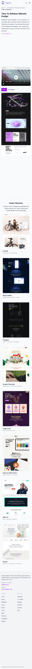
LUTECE (5, 251)
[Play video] (16, 77)
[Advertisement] (16, 177)
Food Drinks (13, 386)
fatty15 (5, 562)
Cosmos (19, 607)
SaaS (4, 341)
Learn (3, 605)
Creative (17, 297)
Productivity (16, 341)
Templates (4, 618)
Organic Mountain (9, 384)
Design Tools (9, 475)
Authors (3, 621)
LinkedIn (19, 605)
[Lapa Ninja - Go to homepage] (6, 3)
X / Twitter (20, 599)
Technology (9, 341)
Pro (4, 596)
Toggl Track (7, 428)
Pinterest (19, 596)
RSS (18, 610)
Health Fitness (13, 253)
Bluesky (19, 602)
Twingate (6, 340)
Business (19, 386)
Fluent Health (7, 295)
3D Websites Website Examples (16, 7)
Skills (2, 613)
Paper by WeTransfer (10, 473)
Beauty (12, 563)
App (4, 430)
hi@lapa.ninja (5, 584)
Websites (4, 602)
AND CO (5, 517)
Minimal (13, 297)
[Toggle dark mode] (26, 2)
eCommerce (6, 253)
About (3, 599)
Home (3, 7)
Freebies (3, 616)
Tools (3, 610)
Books (3, 607)
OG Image (11, 89)
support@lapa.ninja (6, 589)
